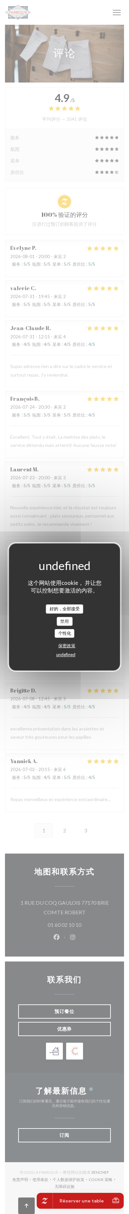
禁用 (64, 621)
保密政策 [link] (66, 645)
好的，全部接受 (65, 608)
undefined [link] (65, 654)
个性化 (64, 633)
